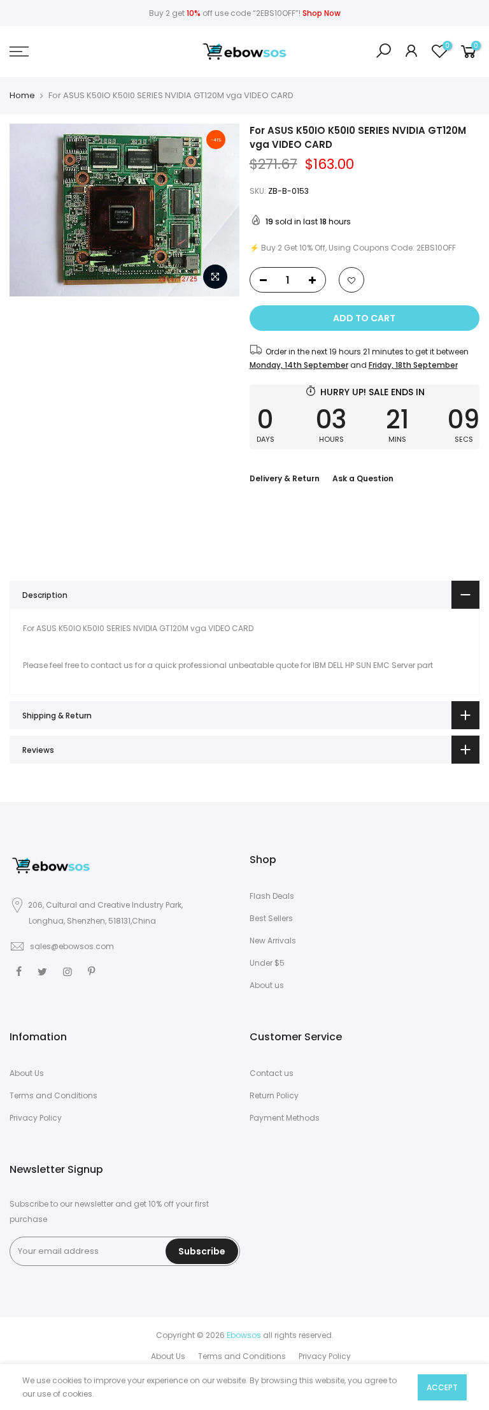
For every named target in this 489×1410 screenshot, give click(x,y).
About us (267, 985)
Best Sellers (271, 918)
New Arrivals (273, 940)
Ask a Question (362, 478)
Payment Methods (285, 1117)
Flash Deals (272, 895)
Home (22, 95)
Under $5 (267, 962)
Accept (442, 1387)
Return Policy (274, 1095)
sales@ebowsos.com (72, 946)
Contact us (272, 1073)
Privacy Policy (36, 1117)
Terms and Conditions (53, 1095)
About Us (27, 1073)
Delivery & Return (285, 478)
